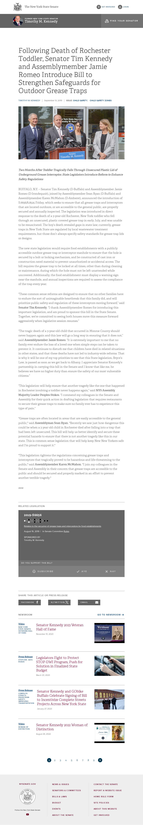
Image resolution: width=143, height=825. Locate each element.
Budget (56, 803)
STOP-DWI (22, 660)
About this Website (105, 809)
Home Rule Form (104, 797)
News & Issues (60, 784)
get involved (108, 7)
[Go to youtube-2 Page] (27, 814)
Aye (84, 571)
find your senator (124, 21)
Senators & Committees (66, 791)
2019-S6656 (33, 515)
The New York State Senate (41, 7)
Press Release (25, 656)
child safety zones (101, 101)
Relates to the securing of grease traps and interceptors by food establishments (62, 526)
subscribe (46, 571)
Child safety (80, 101)
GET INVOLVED (102, 815)
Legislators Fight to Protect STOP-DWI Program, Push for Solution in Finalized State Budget (59, 664)
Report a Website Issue (108, 791)
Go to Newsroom (109, 615)
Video (21, 624)
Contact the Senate (106, 784)
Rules (66, 531)
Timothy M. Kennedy (41, 21)
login (126, 7)
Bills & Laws (59, 797)
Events (56, 809)
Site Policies (101, 803)
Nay (113, 571)
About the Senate (63, 815)
